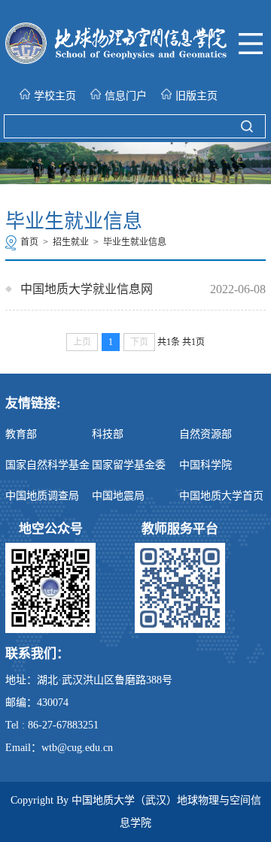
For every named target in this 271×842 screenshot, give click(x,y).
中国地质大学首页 (221, 495)
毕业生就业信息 (134, 242)
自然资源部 (205, 434)
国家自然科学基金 (47, 465)
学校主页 (55, 95)
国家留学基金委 (129, 465)
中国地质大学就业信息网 (86, 289)
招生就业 (71, 242)
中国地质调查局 (42, 495)
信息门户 (126, 95)
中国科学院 (205, 465)
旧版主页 (196, 95)
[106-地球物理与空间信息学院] (116, 59)
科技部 (107, 434)
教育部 (21, 434)
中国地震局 (118, 495)
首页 (29, 242)
